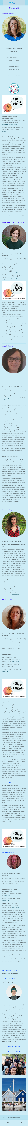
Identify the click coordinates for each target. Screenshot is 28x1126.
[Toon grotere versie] (14, 28)
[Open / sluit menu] (26, 2)
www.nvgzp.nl (15, 272)
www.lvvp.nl (4, 131)
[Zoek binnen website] (1, 2)
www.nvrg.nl (5, 671)
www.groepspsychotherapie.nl (9, 124)
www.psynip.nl (5, 399)
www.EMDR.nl (5, 900)
